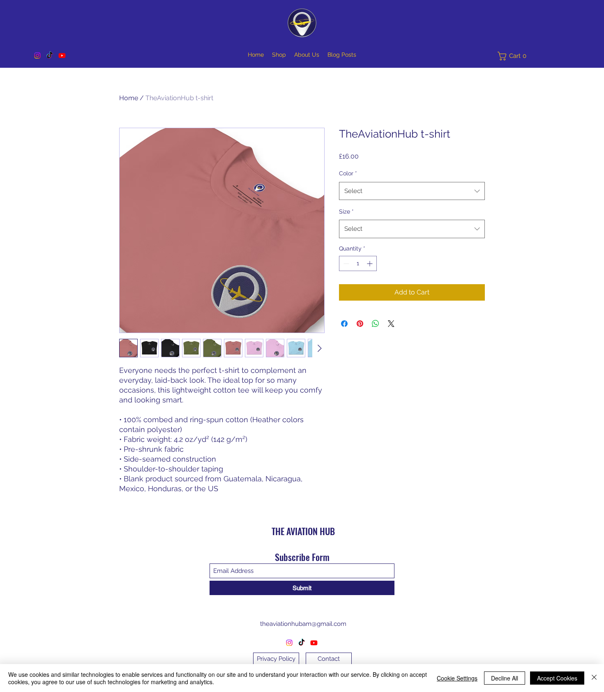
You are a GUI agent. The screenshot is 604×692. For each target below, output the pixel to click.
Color (348, 173)
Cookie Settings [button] (457, 678)
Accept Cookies (557, 678)
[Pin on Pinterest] (360, 324)
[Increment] (370, 263)
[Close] (594, 678)
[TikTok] (50, 55)
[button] (514, 56)
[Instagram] (37, 55)
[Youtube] (62, 55)
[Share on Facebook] (344, 324)
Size (346, 211)
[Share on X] (391, 324)
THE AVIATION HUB (303, 531)
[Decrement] (345, 263)
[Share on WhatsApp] (375, 324)
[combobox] (412, 191)
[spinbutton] (357, 263)
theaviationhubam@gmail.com (303, 624)
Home (128, 98)
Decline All (504, 678)
